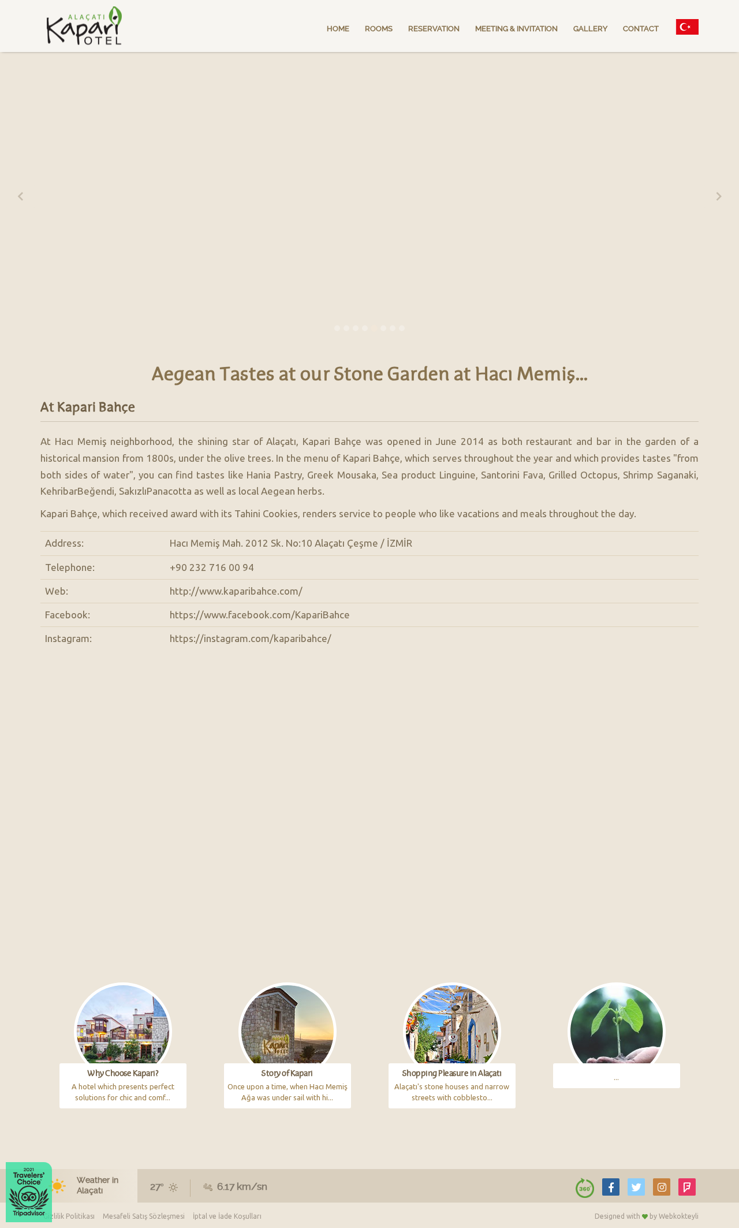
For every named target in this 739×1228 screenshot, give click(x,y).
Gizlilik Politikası (69, 1216)
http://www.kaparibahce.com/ (236, 590)
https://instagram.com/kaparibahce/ (250, 638)
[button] (20, 196)
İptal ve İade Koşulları (227, 1216)
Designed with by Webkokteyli (647, 1216)
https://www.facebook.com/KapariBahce (260, 614)
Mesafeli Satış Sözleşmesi (144, 1216)
